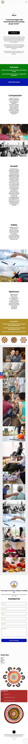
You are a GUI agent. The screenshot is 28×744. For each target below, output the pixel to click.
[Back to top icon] (14, 732)
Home (2, 657)
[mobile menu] (26, 2)
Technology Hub (14, 737)
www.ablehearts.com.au (9, 700)
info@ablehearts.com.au (9, 697)
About (2, 659)
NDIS (2, 661)
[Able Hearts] (2, 2)
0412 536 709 (7, 694)
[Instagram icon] (14, 739)
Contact (3, 663)
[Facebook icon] (13, 739)
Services (3, 660)
